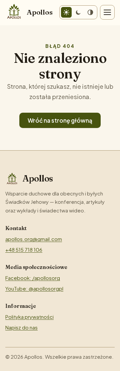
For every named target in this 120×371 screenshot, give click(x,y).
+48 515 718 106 (23, 249)
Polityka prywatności (29, 316)
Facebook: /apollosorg (32, 278)
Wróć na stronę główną (60, 120)
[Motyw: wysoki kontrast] (90, 12)
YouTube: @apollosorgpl (34, 288)
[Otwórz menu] (107, 12)
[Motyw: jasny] (66, 12)
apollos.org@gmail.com (33, 239)
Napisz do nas (21, 327)
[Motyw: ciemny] (78, 12)
